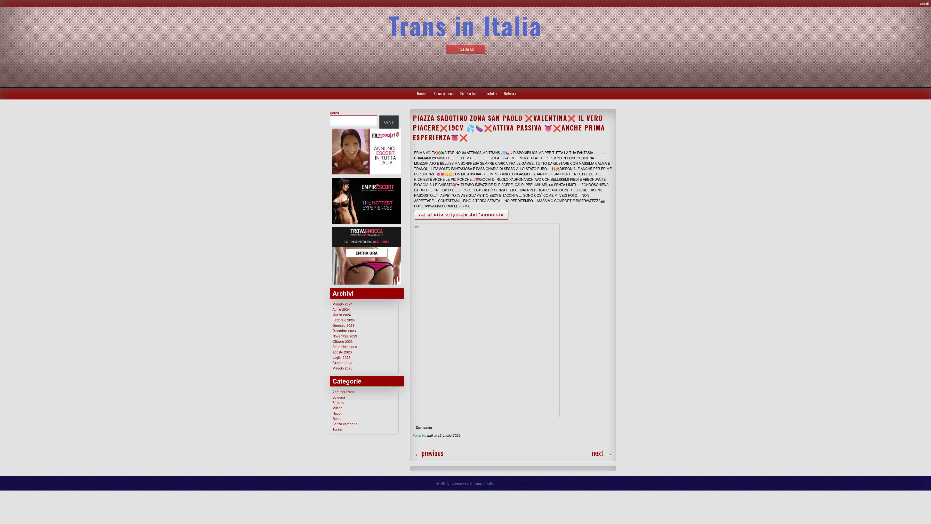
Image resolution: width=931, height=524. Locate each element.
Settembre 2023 (344, 346)
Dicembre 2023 (344, 330)
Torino (337, 429)
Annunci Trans (444, 94)
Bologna (338, 397)
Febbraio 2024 (343, 320)
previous (428, 452)
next (602, 452)
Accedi (924, 3)
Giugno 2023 (342, 362)
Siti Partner (469, 94)
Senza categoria (344, 423)
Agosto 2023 (342, 352)
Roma (337, 418)
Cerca (334, 112)
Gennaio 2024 (343, 325)
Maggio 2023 (342, 368)
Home (421, 94)
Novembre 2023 (344, 336)
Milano (337, 407)
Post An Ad (465, 49)
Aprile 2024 (341, 309)
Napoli (337, 413)
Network (510, 94)
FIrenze (338, 402)
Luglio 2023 (341, 357)
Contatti (490, 94)
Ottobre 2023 (342, 341)
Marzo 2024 (341, 314)
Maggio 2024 (342, 304)
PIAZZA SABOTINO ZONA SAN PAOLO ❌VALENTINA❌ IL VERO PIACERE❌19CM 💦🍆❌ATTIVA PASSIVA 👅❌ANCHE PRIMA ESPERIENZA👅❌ (509, 127)
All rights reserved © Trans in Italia (467, 483)
